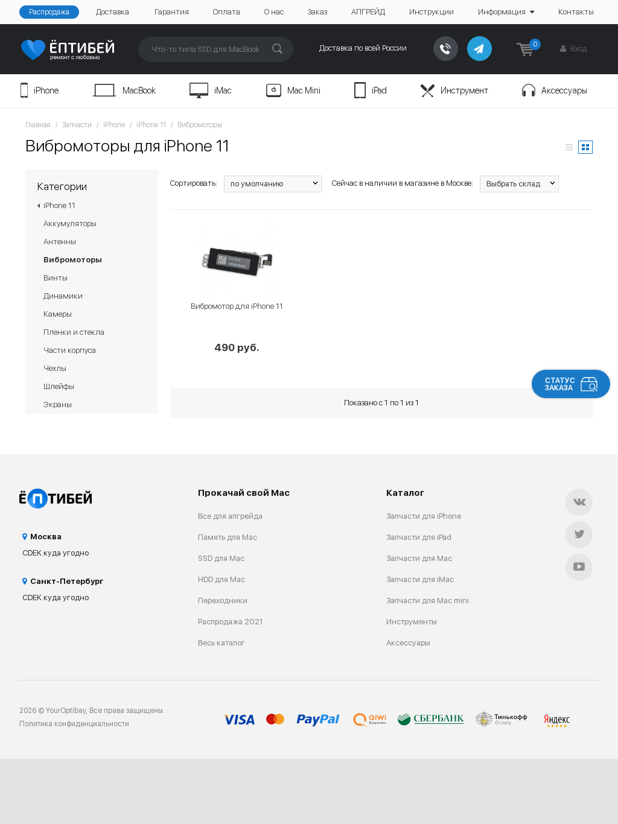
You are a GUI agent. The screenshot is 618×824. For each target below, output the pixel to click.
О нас (274, 11)
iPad (379, 90)
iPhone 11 (151, 125)
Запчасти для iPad (418, 537)
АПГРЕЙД (368, 11)
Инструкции (431, 11)
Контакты (576, 11)
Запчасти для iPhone (423, 516)
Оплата (226, 11)
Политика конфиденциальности (74, 723)
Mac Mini (303, 90)
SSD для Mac (221, 558)
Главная (38, 125)
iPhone (46, 90)
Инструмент (464, 90)
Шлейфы (58, 386)
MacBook (139, 90)
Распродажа (49, 12)
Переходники (222, 600)
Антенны (59, 241)
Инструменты (411, 622)
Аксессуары (564, 90)
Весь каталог (221, 643)
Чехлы (54, 368)
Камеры (57, 314)
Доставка (112, 11)
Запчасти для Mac (419, 558)
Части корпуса (69, 350)
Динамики (63, 295)
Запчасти (77, 125)
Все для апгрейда (230, 516)
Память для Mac (227, 537)
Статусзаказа (560, 384)
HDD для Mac (221, 579)
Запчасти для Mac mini (427, 600)
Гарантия (171, 11)
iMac (223, 90)
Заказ (317, 11)
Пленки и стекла (73, 332)
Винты (55, 277)
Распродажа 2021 (230, 622)
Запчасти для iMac (420, 579)
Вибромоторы (199, 125)
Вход (578, 48)
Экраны (57, 404)
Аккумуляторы (70, 223)
